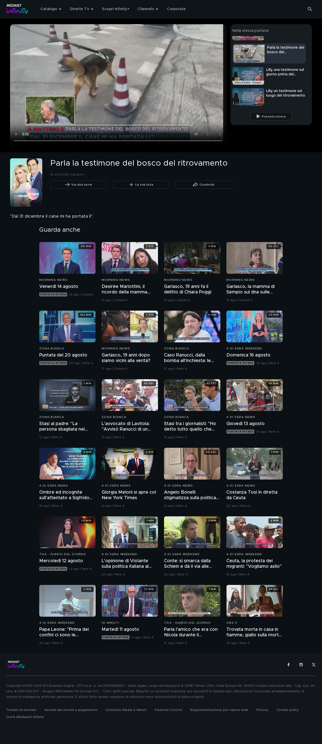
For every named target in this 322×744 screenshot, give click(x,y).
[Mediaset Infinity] (17, 9)
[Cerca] (310, 9)
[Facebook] (288, 664)
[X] (313, 664)
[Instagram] (301, 664)
